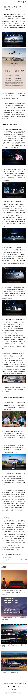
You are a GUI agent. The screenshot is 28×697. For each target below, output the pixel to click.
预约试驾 (20, 2)
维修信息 (16, 683)
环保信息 (20, 683)
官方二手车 (9, 681)
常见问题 (14, 681)
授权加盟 (24, 681)
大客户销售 (4, 683)
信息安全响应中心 (10, 683)
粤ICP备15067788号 (22, 692)
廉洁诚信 (24, 683)
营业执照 (20, 693)
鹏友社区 (19, 681)
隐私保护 (3, 681)
